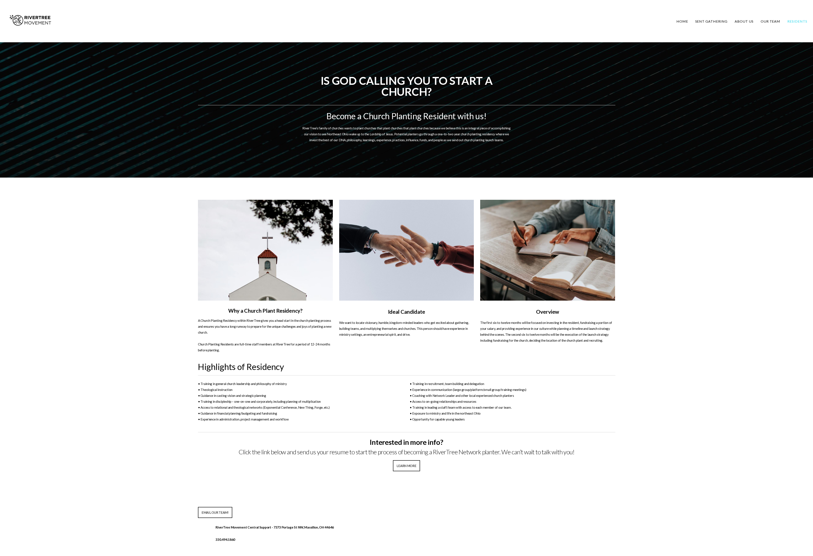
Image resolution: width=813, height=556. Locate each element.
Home (682, 21)
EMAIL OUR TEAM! (215, 512)
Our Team (770, 21)
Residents (797, 21)
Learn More (406, 466)
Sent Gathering (711, 21)
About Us (744, 21)
